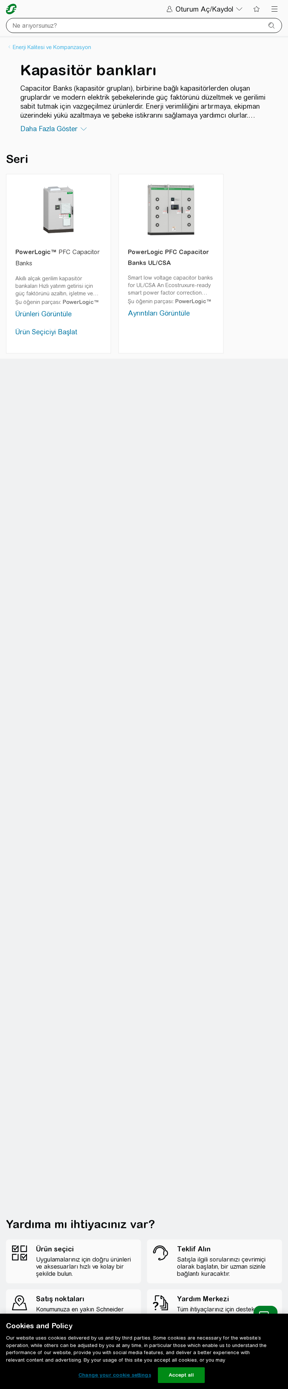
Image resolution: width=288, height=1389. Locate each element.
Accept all (181, 1375)
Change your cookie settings (114, 1375)
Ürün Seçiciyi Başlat (46, 332)
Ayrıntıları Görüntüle (159, 313)
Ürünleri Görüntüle (43, 314)
